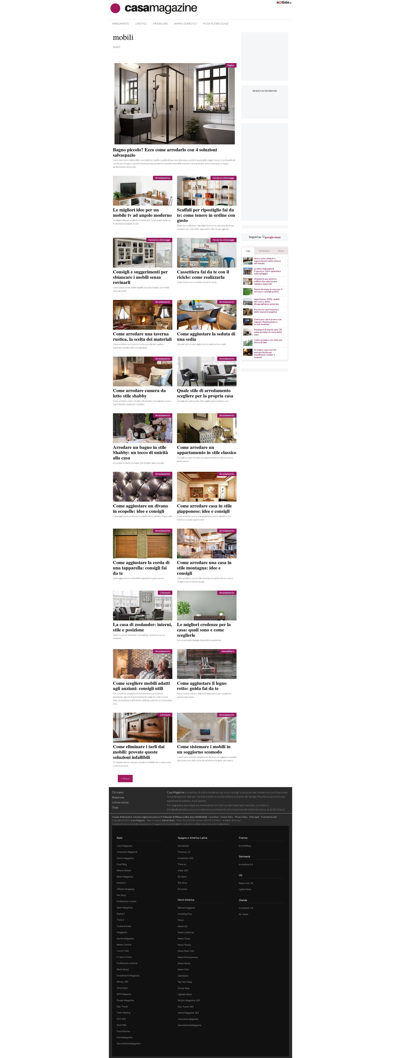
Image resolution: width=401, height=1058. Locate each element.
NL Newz (243, 914)
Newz (181, 920)
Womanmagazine (186, 907)
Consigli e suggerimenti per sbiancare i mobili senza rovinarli (140, 277)
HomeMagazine (124, 1037)
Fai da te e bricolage (216, 23)
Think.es (182, 864)
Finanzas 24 (184, 852)
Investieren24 (246, 864)
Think (115, 807)
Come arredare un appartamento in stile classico (206, 450)
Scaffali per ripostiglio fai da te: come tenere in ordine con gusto (206, 215)
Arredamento (120, 23)
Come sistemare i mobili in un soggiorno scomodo (204, 749)
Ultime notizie (120, 802)
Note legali (254, 817)
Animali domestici (185, 23)
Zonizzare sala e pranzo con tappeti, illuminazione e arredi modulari (268, 322)
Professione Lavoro (126, 901)
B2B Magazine (124, 994)
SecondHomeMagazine (128, 1043)
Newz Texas (184, 938)
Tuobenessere (124, 926)
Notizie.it (121, 882)
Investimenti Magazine (128, 975)
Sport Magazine (125, 907)
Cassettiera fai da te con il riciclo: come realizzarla (203, 274)
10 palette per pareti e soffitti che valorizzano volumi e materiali (265, 281)
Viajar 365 (183, 870)
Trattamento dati (269, 817)
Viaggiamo (122, 932)
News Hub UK (246, 883)
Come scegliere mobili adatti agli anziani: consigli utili (141, 685)
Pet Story (121, 895)
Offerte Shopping (125, 889)
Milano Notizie (124, 870)
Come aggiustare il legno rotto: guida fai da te (202, 685)
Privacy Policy (241, 817)
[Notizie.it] (284, 3)
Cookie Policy (226, 817)
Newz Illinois (184, 963)
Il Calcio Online (124, 957)
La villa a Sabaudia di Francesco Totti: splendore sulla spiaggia (267, 271)
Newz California (186, 932)
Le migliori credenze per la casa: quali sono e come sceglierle (204, 629)
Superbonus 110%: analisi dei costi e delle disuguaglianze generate (267, 301)
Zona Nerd (122, 988)
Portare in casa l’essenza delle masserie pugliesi (266, 310)
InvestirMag (245, 845)
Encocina (182, 889)
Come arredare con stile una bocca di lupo (268, 341)
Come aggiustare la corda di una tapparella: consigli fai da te (141, 567)
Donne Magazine (125, 858)
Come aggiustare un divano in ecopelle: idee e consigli (140, 508)
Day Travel (122, 1006)
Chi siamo (117, 792)
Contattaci (214, 817)
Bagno (230, 65)
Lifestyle (140, 23)
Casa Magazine (175, 792)
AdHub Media (168, 820)
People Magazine (125, 1000)
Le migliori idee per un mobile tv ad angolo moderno (142, 212)
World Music (123, 969)
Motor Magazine (125, 876)
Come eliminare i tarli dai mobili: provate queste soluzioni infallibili (138, 751)
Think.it (120, 919)
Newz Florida (184, 944)
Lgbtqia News (185, 994)
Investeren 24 (246, 908)
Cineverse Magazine (127, 852)
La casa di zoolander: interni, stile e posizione (142, 627)
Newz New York (186, 951)
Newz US (182, 926)
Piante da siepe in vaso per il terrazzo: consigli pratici (268, 290)
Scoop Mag (183, 988)
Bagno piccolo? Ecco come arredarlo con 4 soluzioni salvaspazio (165, 152)
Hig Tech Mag (185, 981)
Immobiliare (160, 23)
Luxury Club (123, 950)
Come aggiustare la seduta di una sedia (206, 336)
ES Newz (182, 876)
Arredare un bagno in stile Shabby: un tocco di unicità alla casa (140, 452)
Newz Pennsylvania (188, 957)
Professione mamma (127, 963)
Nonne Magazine (125, 938)
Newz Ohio (183, 969)
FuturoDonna (123, 1031)
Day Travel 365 (185, 1006)
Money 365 (122, 981)
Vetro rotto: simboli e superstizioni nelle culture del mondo (267, 261)
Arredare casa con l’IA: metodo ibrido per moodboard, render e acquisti (265, 353)
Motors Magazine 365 (189, 1000)
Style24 (121, 913)
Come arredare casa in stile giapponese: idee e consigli (204, 508)
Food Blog (122, 864)
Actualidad (183, 845)
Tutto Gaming (123, 1012)
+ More (125, 778)
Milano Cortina (124, 944)
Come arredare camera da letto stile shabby (139, 393)
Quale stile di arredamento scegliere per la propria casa (205, 393)
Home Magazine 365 (188, 1012)
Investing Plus (185, 914)
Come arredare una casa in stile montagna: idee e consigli (204, 567)
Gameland (183, 975)
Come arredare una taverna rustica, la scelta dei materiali (142, 336)
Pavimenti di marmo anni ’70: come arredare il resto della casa (268, 332)
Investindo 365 (185, 858)
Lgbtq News (245, 889)
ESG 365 (121, 1019)
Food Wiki (121, 1025)
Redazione (118, 797)
